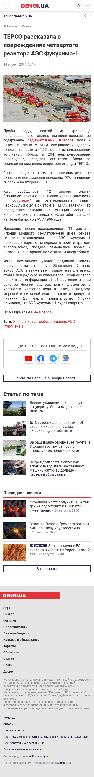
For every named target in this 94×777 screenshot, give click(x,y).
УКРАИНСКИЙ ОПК (17, 16)
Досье (8, 671)
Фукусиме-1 (22, 201)
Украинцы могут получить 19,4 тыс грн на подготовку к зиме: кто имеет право (60, 506)
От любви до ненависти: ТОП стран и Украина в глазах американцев (57, 426)
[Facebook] (40, 358)
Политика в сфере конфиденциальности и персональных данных (45, 736)
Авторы (8, 724)
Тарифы (9, 646)
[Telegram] (53, 358)
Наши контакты (13, 730)
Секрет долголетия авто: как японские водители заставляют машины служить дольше (57, 466)
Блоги (7, 665)
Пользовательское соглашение (23, 743)
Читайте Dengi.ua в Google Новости (47, 378)
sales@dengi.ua (61, 762)
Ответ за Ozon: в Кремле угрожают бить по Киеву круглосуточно (59, 526)
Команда (9, 717)
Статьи (26, 26)
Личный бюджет (16, 633)
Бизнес (8, 614)
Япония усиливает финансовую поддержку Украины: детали (56, 405)
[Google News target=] (65, 358)
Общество (64, 431)
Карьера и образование (47, 474)
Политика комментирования (22, 749)
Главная (12, 26)
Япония (19, 321)
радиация (58, 321)
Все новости (47, 569)
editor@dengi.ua (39, 756)
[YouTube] (28, 358)
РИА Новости (42, 312)
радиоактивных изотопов (52, 140)
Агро (75, 450)
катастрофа (37, 321)
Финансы (37, 411)
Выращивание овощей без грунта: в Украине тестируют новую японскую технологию (60, 446)
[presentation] (84, 15)
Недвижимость (15, 627)
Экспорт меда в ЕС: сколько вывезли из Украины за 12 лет (60, 550)
